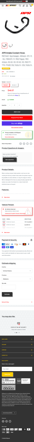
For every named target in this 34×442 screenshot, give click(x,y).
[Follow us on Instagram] (6, 421)
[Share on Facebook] (20, 143)
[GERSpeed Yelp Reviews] (8, 385)
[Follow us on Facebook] (3, 421)
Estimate (7, 294)
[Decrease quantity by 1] (10, 105)
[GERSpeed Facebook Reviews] (23, 379)
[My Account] (27, 6)
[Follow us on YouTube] (10, 421)
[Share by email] (31, 143)
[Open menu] (3, 5)
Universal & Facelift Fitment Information (15, 213)
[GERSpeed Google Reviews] (8, 379)
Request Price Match (17, 117)
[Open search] (20, 6)
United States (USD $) (7, 412)
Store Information (9, 137)
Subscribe (7, 374)
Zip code (4, 283)
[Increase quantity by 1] (19, 105)
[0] (31, 6)
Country (4, 267)
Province (4, 275)
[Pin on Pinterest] (24, 143)
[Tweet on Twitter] (27, 143)
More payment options (17, 127)
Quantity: (4, 105)
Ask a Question (9, 159)
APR (3, 71)
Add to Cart (17, 112)
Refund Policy (5, 302)
